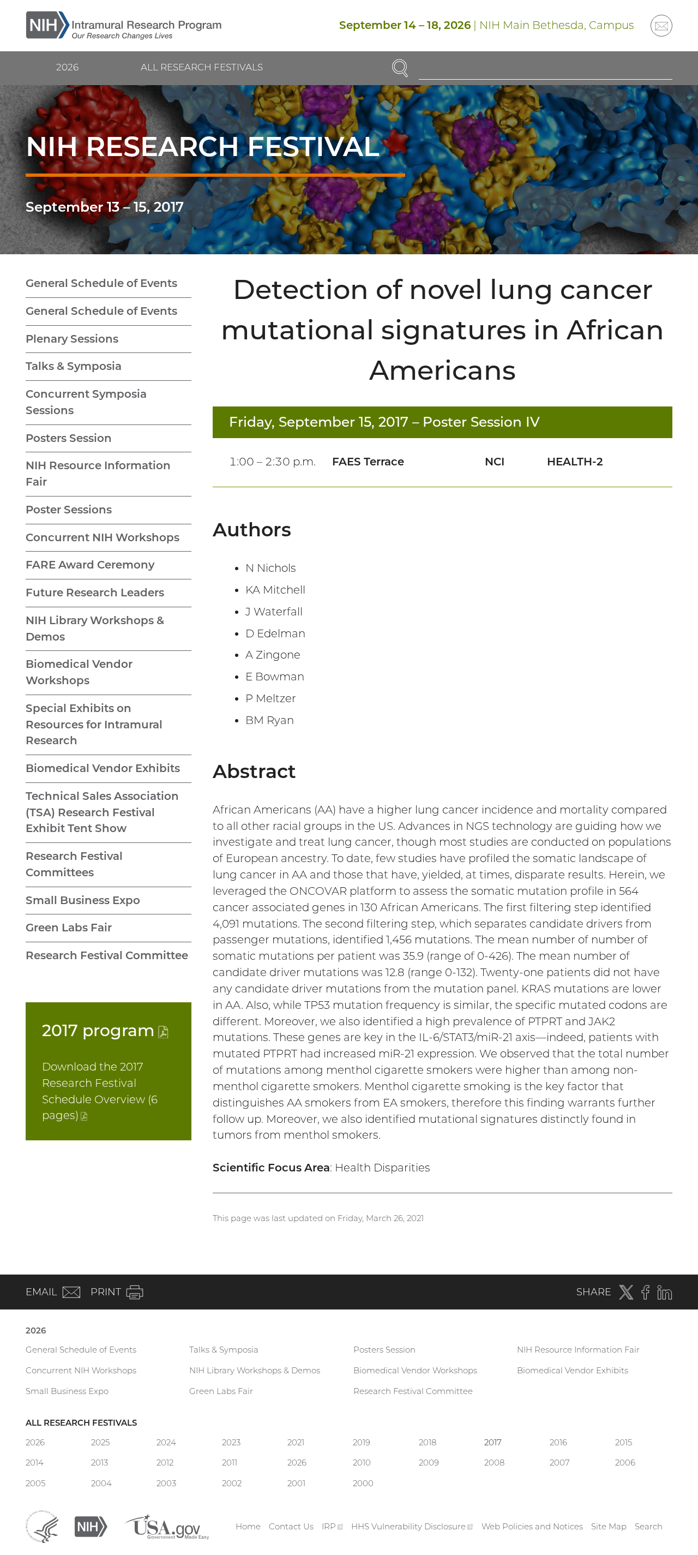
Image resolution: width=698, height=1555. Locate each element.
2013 (99, 1462)
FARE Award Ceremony (90, 564)
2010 (362, 1462)
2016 (558, 1442)
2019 (361, 1442)
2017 (105, 1030)
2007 (560, 1462)
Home (248, 1526)
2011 (229, 1462)
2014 (35, 1462)
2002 (232, 1483)
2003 (166, 1483)
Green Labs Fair (69, 927)
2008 (494, 1462)
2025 (100, 1442)
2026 (67, 67)
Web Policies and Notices (532, 1526)
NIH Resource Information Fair (98, 473)
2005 (35, 1483)
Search (649, 1526)
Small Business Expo (83, 900)
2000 (363, 1483)
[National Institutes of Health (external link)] (91, 1526)
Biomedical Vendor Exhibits (103, 768)
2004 (101, 1483)
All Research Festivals (202, 67)
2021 (295, 1442)
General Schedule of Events (101, 283)
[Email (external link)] (661, 26)
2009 (429, 1462)
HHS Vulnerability (412, 1526)
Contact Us (291, 1526)
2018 (427, 1442)
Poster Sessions (69, 509)
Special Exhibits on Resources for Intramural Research (94, 724)
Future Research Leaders (95, 592)
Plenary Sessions (72, 338)
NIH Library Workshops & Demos (95, 628)
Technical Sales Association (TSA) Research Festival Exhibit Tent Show (102, 812)
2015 (623, 1442)
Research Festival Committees (74, 864)
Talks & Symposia (74, 366)
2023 (231, 1442)
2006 (625, 1462)
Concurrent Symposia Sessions (86, 402)
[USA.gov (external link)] (166, 1526)
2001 (296, 1483)
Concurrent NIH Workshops (102, 537)
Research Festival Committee (107, 955)
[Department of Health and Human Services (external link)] (42, 1526)
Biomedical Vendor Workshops (79, 672)
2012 (165, 1462)
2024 (166, 1442)
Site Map (609, 1526)
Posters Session (69, 438)
